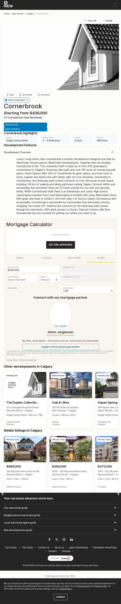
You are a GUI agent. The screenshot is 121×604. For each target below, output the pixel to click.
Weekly (20, 258)
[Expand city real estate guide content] (60, 507)
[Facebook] (49, 540)
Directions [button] (45, 95)
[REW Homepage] (8, 5)
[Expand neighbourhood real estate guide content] (60, 515)
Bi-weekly (47, 258)
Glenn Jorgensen (60, 332)
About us (59, 547)
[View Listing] (25, 464)
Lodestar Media (54, 565)
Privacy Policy (11, 360)
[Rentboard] (66, 558)
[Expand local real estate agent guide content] (60, 522)
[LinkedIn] (71, 540)
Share (109, 21)
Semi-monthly (74, 258)
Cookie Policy (65, 589)
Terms (95, 565)
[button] (27, 100)
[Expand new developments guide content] (60, 530)
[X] (56, 540)
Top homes (11, 547)
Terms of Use (100, 586)
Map (12, 95)
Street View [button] (27, 95)
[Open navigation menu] (115, 5)
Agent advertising (78, 547)
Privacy (84, 565)
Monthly (101, 258)
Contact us (43, 547)
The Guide (27, 547)
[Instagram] (64, 540)
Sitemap (66, 551)
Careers (52, 551)
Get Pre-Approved (60, 244)
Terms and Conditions (27, 360)
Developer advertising (104, 547)
